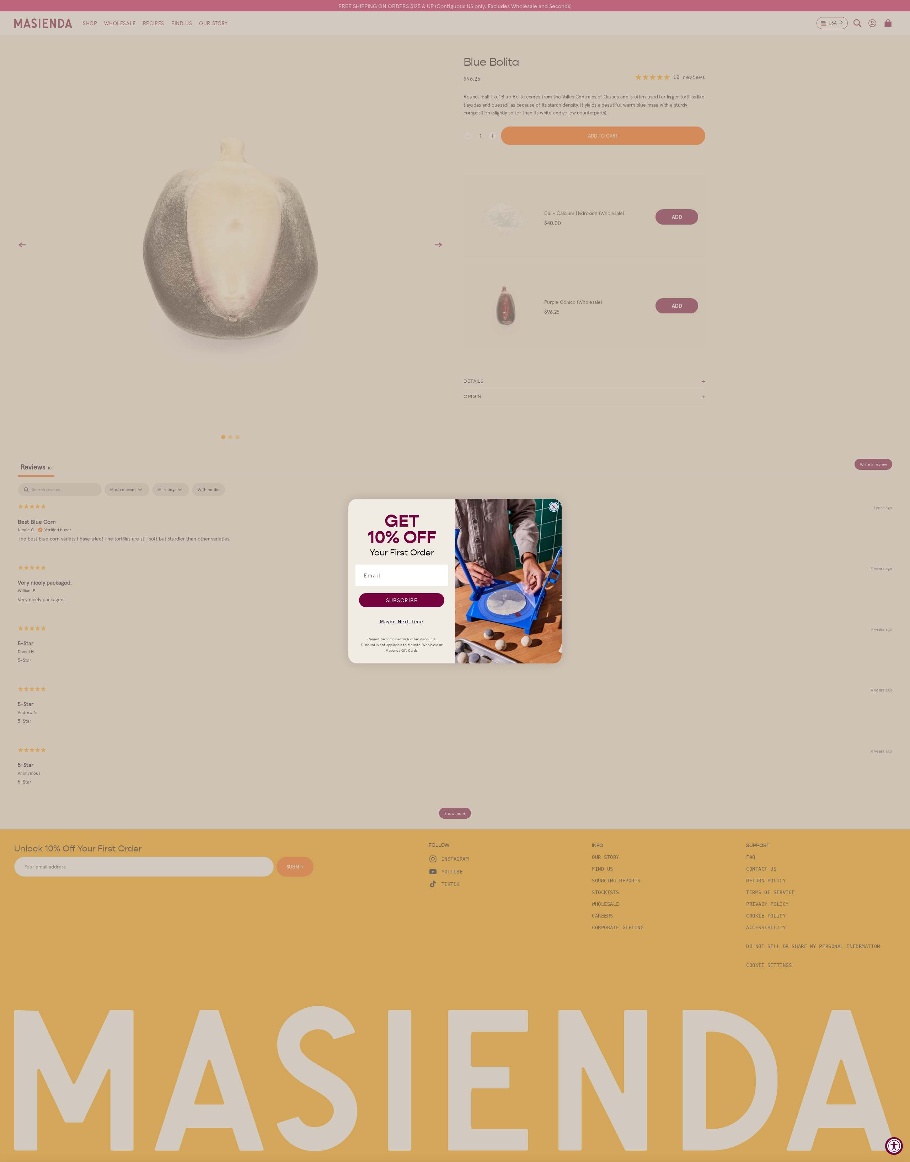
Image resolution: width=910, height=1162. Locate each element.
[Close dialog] (554, 506)
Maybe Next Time (401, 621)
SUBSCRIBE (402, 600)
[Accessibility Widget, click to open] (894, 1146)
